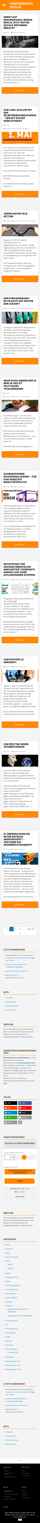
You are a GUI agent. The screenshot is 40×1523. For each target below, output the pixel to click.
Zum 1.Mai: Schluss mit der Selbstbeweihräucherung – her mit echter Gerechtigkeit (21, 115)
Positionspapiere (12, 1321)
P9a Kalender (26, 1475)
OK (20, 1520)
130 (28, 929)
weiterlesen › (20, 90)
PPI (7, 1325)
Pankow (24, 1495)
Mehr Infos (25, 1467)
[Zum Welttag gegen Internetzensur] (20, 761)
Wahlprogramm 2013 (13, 1365)
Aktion (13, 128)
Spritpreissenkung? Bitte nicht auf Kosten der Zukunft (18, 301)
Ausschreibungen (12, 1257)
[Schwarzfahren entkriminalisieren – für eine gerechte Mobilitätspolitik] (20, 496)
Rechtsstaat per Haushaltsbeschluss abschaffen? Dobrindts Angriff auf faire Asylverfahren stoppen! (19, 569)
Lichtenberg (7, 1496)
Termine (9, 1341)
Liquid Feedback (11, 1298)
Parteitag (9, 1302)
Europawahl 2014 (12, 1277)
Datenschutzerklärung (10, 1477)
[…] (19, 82)
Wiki (23, 1471)
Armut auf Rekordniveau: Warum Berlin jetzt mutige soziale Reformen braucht (18, 22)
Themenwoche (13, 1352)
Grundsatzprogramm (13, 1285)
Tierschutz (9, 1345)
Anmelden (9, 998)
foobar (8, 1281)
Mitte (23, 1490)
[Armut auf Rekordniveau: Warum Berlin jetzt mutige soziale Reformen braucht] (20, 42)
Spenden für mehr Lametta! (9, 1473)
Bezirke (8, 1273)
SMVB (10, 1264)
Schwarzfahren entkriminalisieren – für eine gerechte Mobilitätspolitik (20, 477)
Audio (8, 1253)
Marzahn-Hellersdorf (10, 1499)
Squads (10, 1268)
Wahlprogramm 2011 (13, 1361)
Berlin (26, 221)
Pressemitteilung (12, 1329)
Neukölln (24, 1493)
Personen (9, 1306)
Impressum (7, 1467)
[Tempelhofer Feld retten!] (20, 230)
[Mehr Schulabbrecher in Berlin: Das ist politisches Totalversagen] (20, 406)
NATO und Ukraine (21, 971)
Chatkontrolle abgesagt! (14, 660)
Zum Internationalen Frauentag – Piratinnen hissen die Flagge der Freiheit (20, 957)
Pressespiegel (10, 1333)
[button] (10, 1103)
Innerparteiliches (12, 1289)
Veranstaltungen (11, 1349)
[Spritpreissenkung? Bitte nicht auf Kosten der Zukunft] (20, 318)
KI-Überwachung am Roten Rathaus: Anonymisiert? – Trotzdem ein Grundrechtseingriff (18, 839)
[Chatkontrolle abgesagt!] (20, 676)
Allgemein (22, 32)
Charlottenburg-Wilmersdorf (8, 1491)
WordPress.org (11, 1010)
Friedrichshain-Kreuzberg (11, 1494)
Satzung (6, 1471)
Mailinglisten (25, 1473)
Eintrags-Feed (10, 1002)
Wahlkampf (26, 128)
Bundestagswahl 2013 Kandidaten (20, 1316)
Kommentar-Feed (12, 1006)
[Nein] (37, 1516)
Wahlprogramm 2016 (13, 1369)
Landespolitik (26, 396)
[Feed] (20, 1460)
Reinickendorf (26, 1498)
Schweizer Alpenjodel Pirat (15, 964)
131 (33, 929)
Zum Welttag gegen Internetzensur (16, 745)
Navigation (4, 5)
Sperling (9, 971)
